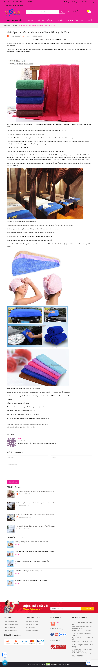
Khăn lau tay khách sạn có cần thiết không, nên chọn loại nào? (35, 503)
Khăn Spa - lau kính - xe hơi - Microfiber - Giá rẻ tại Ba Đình (38, 32)
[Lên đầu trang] (94, 661)
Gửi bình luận (13, 482)
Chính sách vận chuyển (11, 624)
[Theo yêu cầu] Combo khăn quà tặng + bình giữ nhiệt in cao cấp (34, 551)
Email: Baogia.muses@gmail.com (14, 5)
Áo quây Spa (59, 225)
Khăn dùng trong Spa (15, 225)
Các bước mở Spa (16, 424)
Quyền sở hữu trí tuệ (32, 630)
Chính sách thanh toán (11, 621)
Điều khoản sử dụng (32, 621)
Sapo (68, 664)
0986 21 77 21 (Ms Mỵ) (84, 630)
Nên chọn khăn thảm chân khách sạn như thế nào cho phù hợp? (35, 491)
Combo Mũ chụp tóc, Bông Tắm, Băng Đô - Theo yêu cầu (32, 561)
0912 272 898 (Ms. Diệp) (84, 641)
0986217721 (75, 13)
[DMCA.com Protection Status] (52, 664)
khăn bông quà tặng (41, 424)
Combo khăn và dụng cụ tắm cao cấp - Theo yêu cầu (31, 580)
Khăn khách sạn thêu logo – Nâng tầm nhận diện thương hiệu (35, 514)
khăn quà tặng (11, 427)
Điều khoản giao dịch (32, 624)
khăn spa (19, 427)
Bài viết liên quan (14, 487)
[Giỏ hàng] (89, 12)
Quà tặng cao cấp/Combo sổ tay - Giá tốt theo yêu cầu (31, 542)
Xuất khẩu (73, 244)
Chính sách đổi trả (9, 627)
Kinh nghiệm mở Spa (29, 427)
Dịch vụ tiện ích (30, 627)
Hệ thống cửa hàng (89, 2)
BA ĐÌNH (64, 39)
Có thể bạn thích (15, 538)
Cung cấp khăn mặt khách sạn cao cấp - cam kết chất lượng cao (35, 526)
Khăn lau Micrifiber (57, 244)
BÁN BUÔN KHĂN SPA (47, 39)
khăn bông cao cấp (28, 424)
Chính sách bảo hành (10, 630)
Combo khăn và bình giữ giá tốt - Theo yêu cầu (29, 571)
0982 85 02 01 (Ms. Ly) (84, 653)
